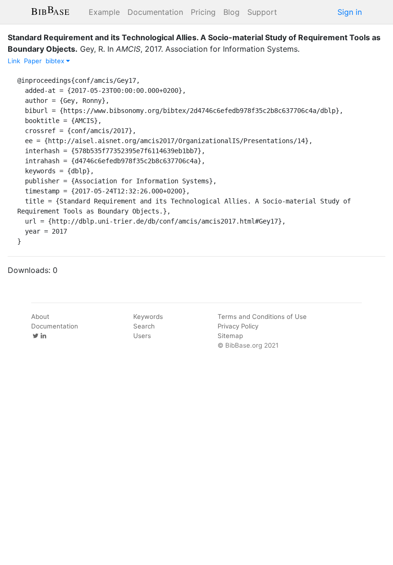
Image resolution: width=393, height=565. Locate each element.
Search (144, 326)
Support (262, 12)
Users (142, 335)
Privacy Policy (238, 326)
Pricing (203, 12)
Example (104, 12)
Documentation (155, 12)
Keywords (148, 316)
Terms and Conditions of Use (262, 316)
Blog (231, 12)
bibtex (56, 61)
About (40, 316)
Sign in (349, 12)
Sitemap (230, 335)
